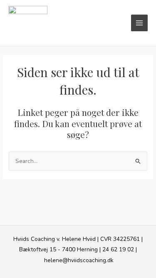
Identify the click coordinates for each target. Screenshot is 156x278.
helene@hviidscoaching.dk (79, 260)
